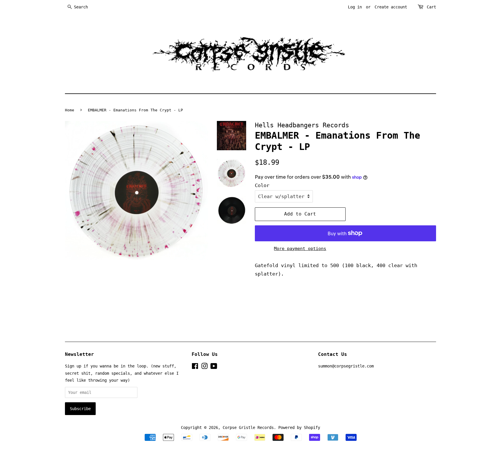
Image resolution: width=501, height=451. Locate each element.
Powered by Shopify (299, 427)
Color (262, 185)
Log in (355, 7)
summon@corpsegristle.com (346, 366)
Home (69, 110)
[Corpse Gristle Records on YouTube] (213, 367)
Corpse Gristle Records (248, 427)
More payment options (300, 248)
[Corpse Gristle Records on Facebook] (195, 367)
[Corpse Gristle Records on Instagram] (204, 367)
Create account (391, 7)
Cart (431, 7)
